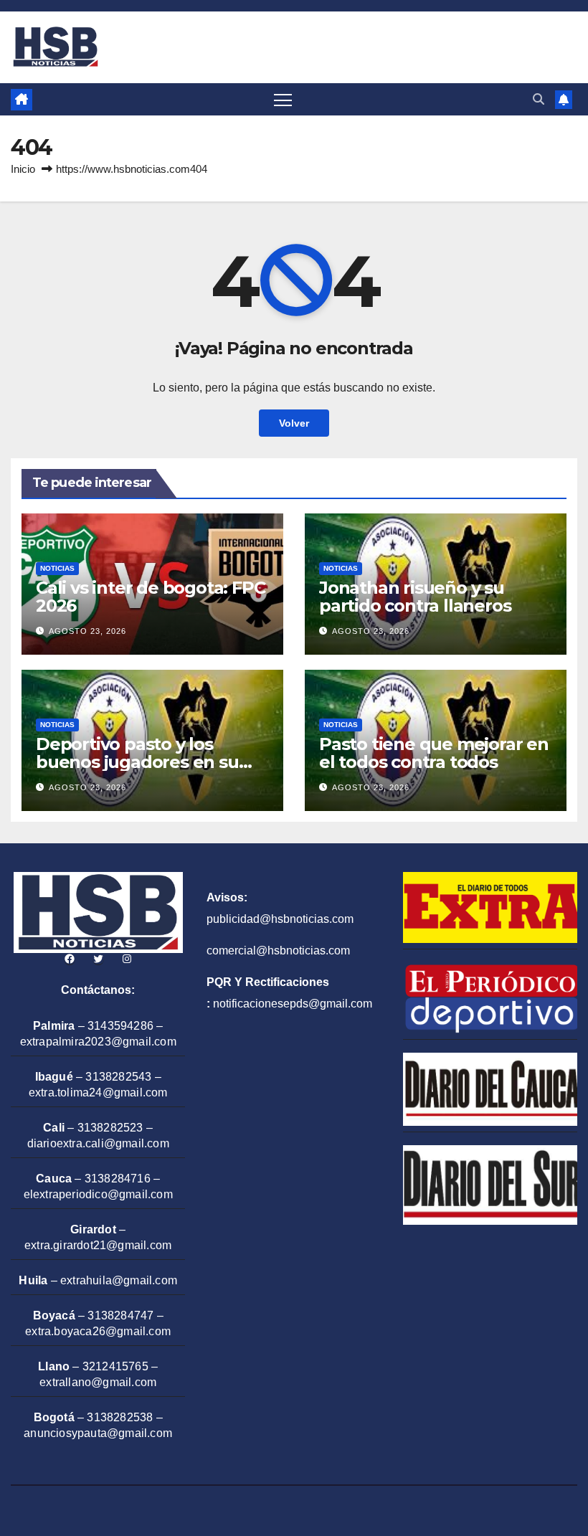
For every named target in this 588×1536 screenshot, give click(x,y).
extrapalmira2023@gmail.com (98, 1041)
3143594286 (120, 1026)
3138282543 (118, 1077)
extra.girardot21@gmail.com (97, 1245)
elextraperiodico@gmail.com (98, 1194)
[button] (538, 99)
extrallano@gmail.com (97, 1382)
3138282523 (110, 1128)
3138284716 (118, 1178)
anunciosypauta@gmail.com (98, 1433)
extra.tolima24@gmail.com (98, 1092)
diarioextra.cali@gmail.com (98, 1143)
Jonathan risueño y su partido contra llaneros (415, 596)
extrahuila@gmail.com (118, 1280)
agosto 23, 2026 (87, 631)
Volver (294, 423)
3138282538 (120, 1417)
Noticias (57, 568)
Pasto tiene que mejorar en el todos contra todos (434, 753)
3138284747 (120, 1315)
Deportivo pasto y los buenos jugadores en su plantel (137, 762)
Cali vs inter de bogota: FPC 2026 (150, 596)
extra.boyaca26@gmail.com (98, 1331)
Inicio (23, 169)
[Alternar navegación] (282, 99)
